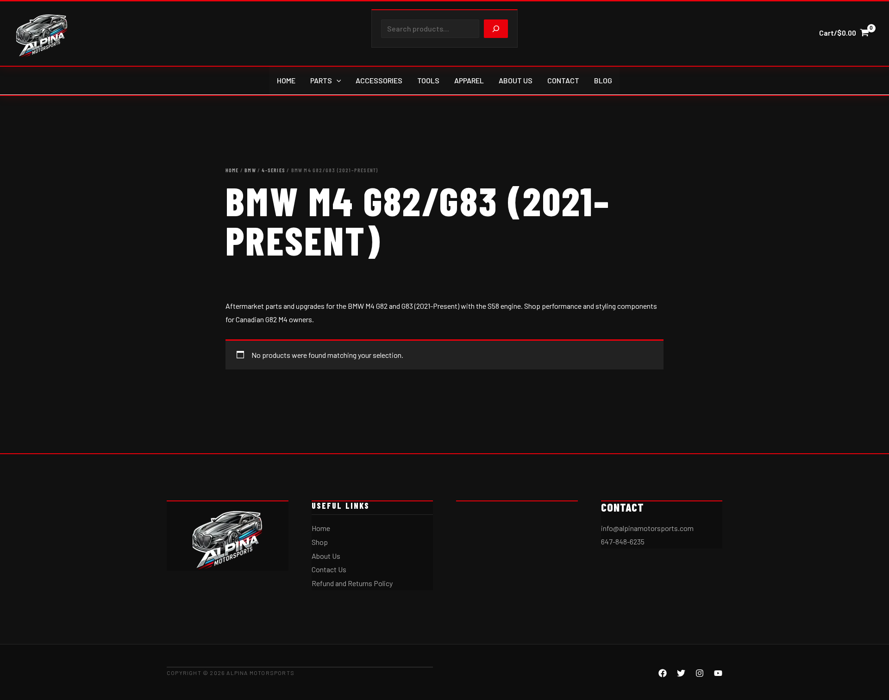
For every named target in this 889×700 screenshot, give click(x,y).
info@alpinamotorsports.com (647, 528)
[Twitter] (681, 673)
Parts (321, 80)
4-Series (273, 170)
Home (286, 80)
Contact (563, 80)
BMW (250, 170)
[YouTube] (718, 673)
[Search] (496, 28)
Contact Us (329, 569)
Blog (603, 80)
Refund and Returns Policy (352, 583)
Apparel (469, 80)
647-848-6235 (623, 541)
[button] (336, 80)
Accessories (379, 80)
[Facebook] (662, 673)
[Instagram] (699, 673)
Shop (320, 542)
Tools (428, 80)
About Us (515, 80)
